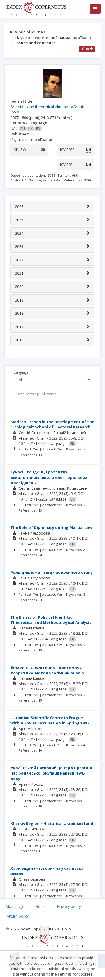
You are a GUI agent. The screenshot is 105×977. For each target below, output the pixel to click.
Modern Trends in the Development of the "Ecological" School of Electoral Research (52, 424)
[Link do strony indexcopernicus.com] (52, 939)
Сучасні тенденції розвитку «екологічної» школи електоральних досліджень (49, 477)
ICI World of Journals (28, 32)
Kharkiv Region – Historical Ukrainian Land (51, 823)
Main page (15, 906)
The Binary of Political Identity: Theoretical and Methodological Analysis (50, 620)
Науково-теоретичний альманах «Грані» (53, 37)
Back (88, 49)
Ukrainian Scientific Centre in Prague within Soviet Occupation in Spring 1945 (49, 720)
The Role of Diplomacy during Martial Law (51, 527)
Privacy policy (69, 906)
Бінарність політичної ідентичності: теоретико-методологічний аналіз (48, 670)
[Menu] (95, 9)
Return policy (17, 916)
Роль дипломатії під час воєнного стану (51, 572)
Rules (41, 906)
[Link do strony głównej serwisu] (36, 8)
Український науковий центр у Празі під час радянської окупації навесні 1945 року (51, 773)
